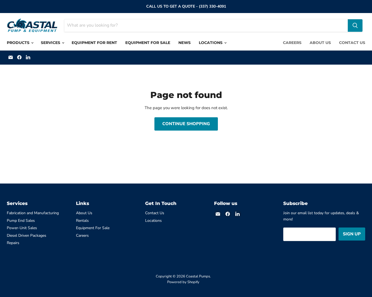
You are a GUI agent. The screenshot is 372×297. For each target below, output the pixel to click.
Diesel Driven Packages (26, 235)
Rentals (82, 220)
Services (51, 42)
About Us (320, 42)
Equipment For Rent (94, 42)
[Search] (355, 25)
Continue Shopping (186, 124)
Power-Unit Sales (22, 227)
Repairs (13, 242)
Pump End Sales (21, 220)
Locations (211, 42)
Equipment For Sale (92, 227)
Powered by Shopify (183, 282)
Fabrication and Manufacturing (33, 213)
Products (19, 42)
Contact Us (352, 42)
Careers (292, 42)
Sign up (352, 234)
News (184, 42)
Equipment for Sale (147, 42)
